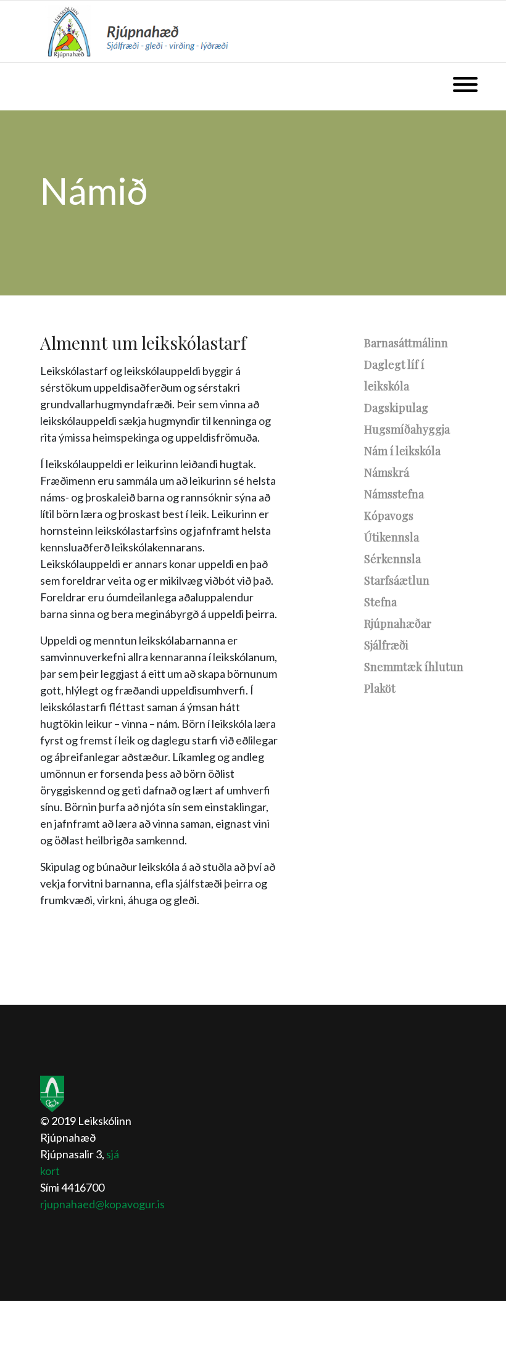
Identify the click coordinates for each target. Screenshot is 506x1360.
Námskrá (386, 472)
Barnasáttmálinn (406, 343)
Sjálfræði (386, 645)
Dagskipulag (396, 407)
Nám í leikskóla (402, 450)
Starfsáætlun (396, 580)
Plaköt (380, 688)
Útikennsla (391, 537)
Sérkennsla (392, 558)
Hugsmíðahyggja (407, 429)
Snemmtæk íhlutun (413, 666)
